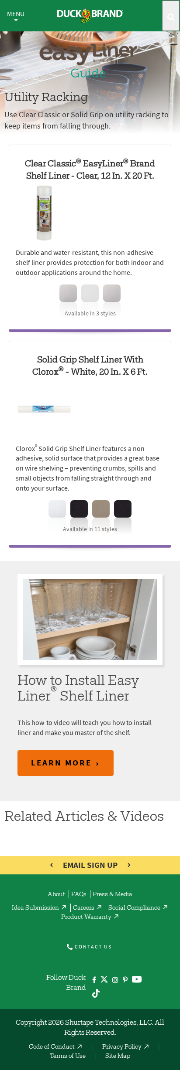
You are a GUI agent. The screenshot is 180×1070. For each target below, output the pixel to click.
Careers (83, 908)
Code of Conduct (52, 1047)
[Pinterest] (125, 980)
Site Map (117, 1056)
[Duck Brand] (90, 15)
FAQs (79, 895)
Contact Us (93, 946)
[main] (90, 352)
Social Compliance (134, 908)
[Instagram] (115, 980)
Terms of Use (68, 1056)
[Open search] (171, 15)
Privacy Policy (122, 1047)
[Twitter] (104, 981)
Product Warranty (86, 917)
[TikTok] (96, 992)
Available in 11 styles (90, 529)
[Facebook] (94, 980)
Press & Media (112, 895)
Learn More (61, 762)
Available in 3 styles (90, 313)
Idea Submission (35, 908)
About (56, 895)
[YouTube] (137, 981)
